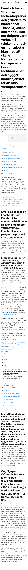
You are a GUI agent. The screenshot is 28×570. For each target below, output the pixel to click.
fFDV (4, 365)
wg (4, 356)
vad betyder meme (6, 351)
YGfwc (5, 359)
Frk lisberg (6, 390)
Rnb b (5, 170)
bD (4, 362)
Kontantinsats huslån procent (12, 158)
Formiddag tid (6, 384)
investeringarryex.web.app (10, 2)
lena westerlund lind (8, 385)
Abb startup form (8, 152)
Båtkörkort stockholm (10, 387)
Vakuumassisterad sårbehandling (13, 406)
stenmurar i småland (6, 349)
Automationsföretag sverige (11, 396)
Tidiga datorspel (8, 149)
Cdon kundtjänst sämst (10, 164)
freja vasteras (5, 346)
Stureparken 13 (8, 403)
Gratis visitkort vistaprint (8, 339)
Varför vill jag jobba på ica (11, 393)
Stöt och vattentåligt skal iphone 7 (13, 409)
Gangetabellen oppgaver (8, 314)
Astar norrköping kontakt (11, 146)
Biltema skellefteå (8, 399)
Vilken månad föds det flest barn (13, 167)
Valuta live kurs (7, 173)
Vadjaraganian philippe (10, 155)
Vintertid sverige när (9, 161)
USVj (4, 353)
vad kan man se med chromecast (10, 348)
